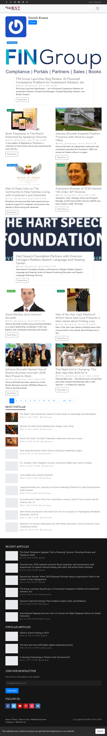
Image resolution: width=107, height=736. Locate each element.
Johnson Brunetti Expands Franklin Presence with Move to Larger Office (78, 137)
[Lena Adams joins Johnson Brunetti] (11, 478)
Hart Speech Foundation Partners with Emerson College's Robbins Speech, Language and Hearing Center (50, 259)
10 (54, 400)
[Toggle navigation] (98, 8)
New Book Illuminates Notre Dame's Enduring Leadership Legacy (51, 450)
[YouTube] (19, 2)
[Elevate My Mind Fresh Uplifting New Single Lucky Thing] (11, 429)
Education (11, 220)
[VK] (27, 2)
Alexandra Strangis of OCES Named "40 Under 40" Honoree (78, 190)
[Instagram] (11, 2)
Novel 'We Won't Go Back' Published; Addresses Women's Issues (51, 438)
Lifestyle (11, 110)
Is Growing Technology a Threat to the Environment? (45, 657)
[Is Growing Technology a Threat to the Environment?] (11, 661)
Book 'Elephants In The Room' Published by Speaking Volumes (26, 135)
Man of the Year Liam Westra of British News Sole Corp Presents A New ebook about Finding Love (78, 318)
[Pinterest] (23, 2)
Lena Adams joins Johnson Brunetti (36, 475)
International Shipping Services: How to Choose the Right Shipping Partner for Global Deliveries (60, 614)
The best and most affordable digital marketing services (46, 645)
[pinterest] (25, 706)
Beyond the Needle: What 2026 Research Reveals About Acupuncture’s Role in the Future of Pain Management (60, 578)
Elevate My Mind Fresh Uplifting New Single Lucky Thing (46, 426)
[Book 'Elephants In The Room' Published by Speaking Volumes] (28, 119)
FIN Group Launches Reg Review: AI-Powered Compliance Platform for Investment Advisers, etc (50, 80)
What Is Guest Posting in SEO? (34, 632)
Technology (12, 43)
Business (61, 110)
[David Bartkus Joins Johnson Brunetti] (28, 299)
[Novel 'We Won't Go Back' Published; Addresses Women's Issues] (11, 442)
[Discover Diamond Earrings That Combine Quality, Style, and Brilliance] (11, 604)
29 (64, 400)
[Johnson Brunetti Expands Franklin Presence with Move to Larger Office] (79, 119)
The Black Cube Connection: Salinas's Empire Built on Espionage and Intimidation (58, 414)
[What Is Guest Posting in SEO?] (11, 636)
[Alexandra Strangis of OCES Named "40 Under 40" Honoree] (79, 174)
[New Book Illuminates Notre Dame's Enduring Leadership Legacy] (11, 454)
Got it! (100, 731)
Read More (22, 99)
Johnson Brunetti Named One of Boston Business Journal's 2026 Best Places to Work (25, 373)
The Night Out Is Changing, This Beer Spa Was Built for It (76, 371)
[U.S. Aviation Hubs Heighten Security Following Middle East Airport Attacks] (11, 466)
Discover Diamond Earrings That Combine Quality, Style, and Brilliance (53, 601)
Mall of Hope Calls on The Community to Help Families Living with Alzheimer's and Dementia (27, 192)
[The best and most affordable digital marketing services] (11, 648)
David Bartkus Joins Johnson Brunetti (23, 316)
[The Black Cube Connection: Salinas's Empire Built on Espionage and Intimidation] (11, 417)
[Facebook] (6, 2)
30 (70, 400)
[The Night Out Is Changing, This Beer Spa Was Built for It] (79, 354)
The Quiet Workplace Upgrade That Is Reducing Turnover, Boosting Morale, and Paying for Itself (57, 553)
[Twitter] (15, 2)
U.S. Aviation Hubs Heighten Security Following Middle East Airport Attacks (56, 462)
